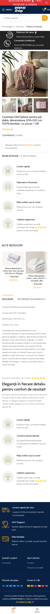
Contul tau (6, 563)
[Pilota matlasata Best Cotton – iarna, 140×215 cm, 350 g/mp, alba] (37, 262)
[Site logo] (27, 9)
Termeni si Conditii (35, 567)
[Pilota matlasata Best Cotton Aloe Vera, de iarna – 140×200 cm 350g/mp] (13, 258)
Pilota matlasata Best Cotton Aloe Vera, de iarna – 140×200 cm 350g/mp (13, 270)
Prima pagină (7, 26)
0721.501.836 (26, 45)
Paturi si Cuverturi (34, 26)
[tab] (7, 299)
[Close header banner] (46, 3)
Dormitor (20, 26)
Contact (30, 563)
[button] (5, 74)
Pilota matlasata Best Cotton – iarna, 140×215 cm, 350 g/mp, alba (37, 278)
